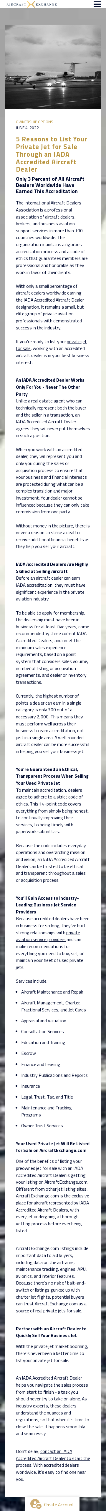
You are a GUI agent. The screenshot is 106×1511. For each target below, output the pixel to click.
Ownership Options (34, 122)
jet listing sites (72, 1188)
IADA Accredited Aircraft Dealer (54, 299)
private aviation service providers (48, 936)
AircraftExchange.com (65, 1181)
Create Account (59, 1504)
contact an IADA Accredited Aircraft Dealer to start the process (53, 1458)
